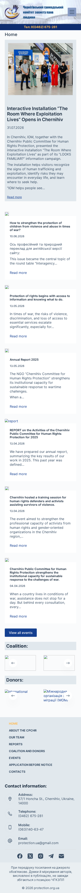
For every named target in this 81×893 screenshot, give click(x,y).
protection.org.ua (46, 888)
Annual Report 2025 (24, 359)
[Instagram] (40, 856)
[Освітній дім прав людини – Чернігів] (20, 663)
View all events (21, 633)
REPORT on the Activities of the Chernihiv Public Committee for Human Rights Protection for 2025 (40, 433)
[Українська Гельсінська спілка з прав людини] (59, 663)
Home (13, 723)
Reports (15, 744)
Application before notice (30, 764)
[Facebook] (19, 856)
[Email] (61, 856)
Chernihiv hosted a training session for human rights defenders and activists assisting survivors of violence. (38, 501)
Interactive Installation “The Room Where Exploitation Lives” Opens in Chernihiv (37, 114)
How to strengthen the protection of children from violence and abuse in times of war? (40, 226)
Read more (14, 197)
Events (15, 758)
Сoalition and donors (27, 751)
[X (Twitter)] (30, 856)
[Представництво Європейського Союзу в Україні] (20, 691)
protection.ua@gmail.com (38, 843)
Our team (16, 737)
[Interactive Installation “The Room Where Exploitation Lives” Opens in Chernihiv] (40, 69)
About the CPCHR (23, 730)
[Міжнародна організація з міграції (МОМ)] (59, 695)
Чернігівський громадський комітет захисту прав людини (43, 12)
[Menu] (72, 12)
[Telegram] (51, 856)
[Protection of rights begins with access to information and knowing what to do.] (40, 287)
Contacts (17, 771)
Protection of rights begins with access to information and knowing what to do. (40, 297)
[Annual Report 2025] (40, 350)
